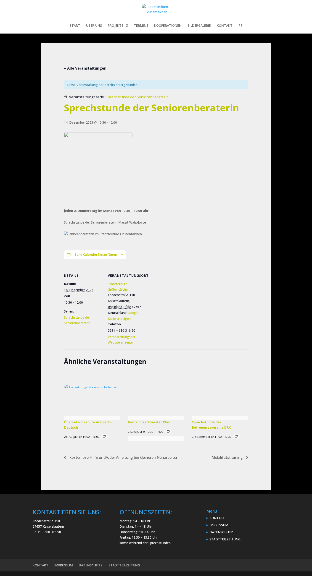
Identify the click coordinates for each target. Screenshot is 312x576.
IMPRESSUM (218, 525)
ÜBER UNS (94, 26)
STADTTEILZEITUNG (225, 539)
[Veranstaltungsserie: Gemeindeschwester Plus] (168, 431)
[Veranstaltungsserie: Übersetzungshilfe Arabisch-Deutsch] (104, 436)
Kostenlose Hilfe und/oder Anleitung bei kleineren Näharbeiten (123, 457)
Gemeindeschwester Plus (149, 422)
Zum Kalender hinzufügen (95, 254)
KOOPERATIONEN (168, 26)
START (75, 26)
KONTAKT (225, 26)
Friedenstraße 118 (46, 521)
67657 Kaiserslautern (48, 526)
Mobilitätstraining (228, 457)
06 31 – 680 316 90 (47, 532)
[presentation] (92, 395)
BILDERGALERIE (199, 26)
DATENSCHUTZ (221, 532)
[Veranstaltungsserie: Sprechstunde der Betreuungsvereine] (236, 436)
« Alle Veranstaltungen (85, 68)
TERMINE (141, 26)
